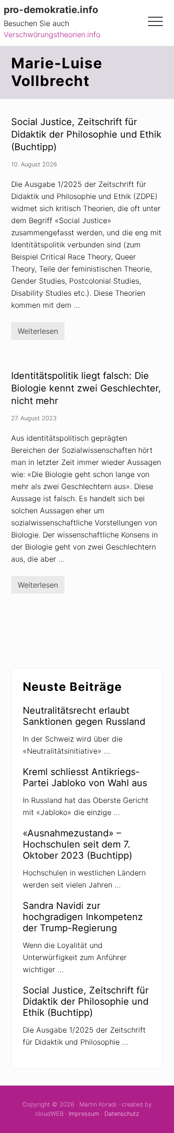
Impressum (84, 1113)
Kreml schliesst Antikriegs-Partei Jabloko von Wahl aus (85, 777)
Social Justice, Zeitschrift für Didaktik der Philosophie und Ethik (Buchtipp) (86, 134)
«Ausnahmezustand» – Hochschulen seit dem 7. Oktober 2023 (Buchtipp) (77, 844)
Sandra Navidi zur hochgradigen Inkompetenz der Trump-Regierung (83, 917)
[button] (155, 21)
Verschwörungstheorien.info (52, 34)
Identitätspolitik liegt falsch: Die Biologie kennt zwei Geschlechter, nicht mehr (86, 388)
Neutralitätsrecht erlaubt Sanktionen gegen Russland (84, 716)
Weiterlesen (38, 333)
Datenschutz (121, 1113)
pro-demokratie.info (51, 9)
